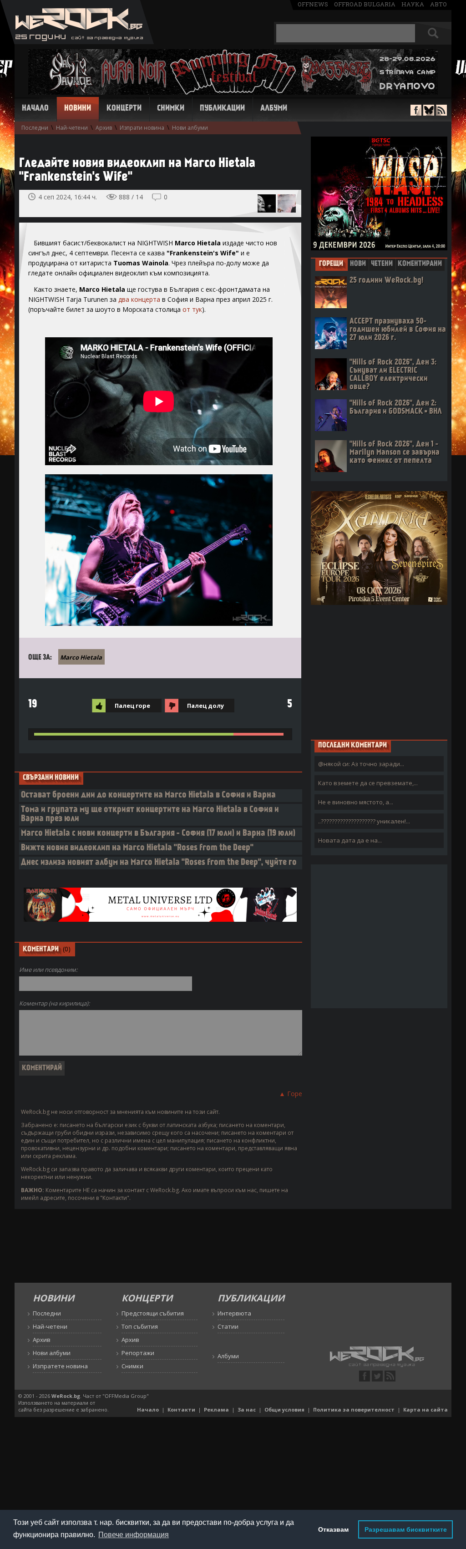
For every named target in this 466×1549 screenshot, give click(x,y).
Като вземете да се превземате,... (368, 783)
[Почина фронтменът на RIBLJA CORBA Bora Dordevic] (267, 203)
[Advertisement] (379, 672)
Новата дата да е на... (350, 840)
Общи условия (284, 1409)
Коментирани (420, 264)
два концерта (139, 299)
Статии (228, 1326)
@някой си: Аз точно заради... (361, 764)
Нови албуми (190, 128)
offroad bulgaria (364, 4)
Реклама (216, 1409)
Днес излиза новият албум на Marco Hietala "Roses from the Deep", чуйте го (159, 862)
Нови (358, 264)
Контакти (181, 1409)
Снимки (170, 109)
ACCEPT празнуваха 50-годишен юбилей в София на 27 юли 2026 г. (398, 330)
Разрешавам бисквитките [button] (406, 1529)
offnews (313, 4)
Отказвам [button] (333, 1529)
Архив (104, 128)
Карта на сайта (425, 1409)
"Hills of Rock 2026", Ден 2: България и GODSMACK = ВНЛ (396, 408)
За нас (247, 1409)
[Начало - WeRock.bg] (77, 42)
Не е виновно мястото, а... (355, 802)
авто (438, 4)
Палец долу (205, 705)
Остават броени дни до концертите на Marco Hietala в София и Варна (148, 795)
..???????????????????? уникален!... (364, 821)
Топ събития (140, 1326)
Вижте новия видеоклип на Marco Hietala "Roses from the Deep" (137, 848)
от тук (192, 309)
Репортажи (138, 1353)
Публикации (222, 109)
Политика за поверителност (354, 1409)
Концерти (124, 109)
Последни (34, 128)
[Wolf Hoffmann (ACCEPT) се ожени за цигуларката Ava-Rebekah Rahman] (287, 203)
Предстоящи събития (153, 1313)
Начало (35, 109)
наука (412, 4)
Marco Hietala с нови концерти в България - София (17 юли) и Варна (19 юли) (158, 833)
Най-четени (72, 128)
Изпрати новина (142, 128)
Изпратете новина (60, 1366)
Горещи (331, 264)
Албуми (273, 109)
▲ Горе (290, 1093)
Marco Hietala (81, 657)
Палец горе (132, 705)
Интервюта (234, 1313)
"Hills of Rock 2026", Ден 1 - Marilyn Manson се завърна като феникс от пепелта (395, 453)
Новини (77, 109)
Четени (382, 264)
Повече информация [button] (133, 1535)
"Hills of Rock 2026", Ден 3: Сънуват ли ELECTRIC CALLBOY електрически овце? (393, 375)
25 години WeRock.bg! (386, 280)
